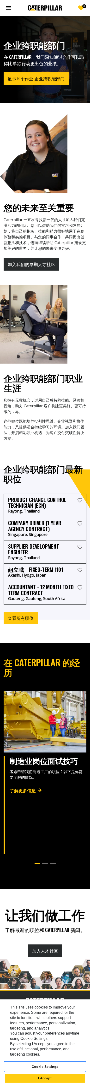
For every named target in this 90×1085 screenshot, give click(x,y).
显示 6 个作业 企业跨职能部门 (36, 78)
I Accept (45, 1078)
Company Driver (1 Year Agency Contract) (34, 525)
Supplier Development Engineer (33, 549)
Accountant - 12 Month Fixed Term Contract (41, 589)
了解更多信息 (23, 790)
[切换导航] (10, 8)
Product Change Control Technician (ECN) (37, 502)
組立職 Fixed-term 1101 (35, 569)
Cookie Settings (45, 1067)
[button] (37, 863)
